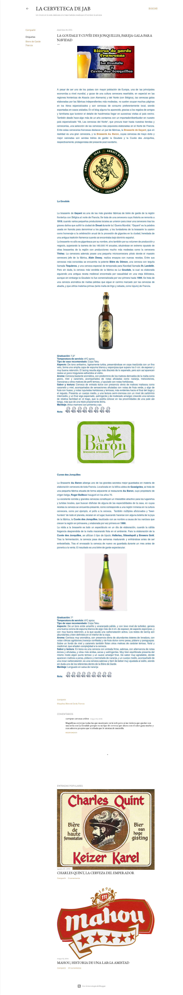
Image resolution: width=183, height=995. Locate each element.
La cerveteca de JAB (63, 8)
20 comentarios (74, 968)
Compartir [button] (31, 30)
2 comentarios (74, 878)
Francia (29, 45)
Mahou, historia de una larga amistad (93, 962)
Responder (71, 733)
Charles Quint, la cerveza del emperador (95, 873)
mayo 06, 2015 (96, 719)
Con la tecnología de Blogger (94, 986)
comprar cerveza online (77, 718)
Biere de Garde (33, 41)
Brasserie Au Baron (108, 134)
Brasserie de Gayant (135, 130)
